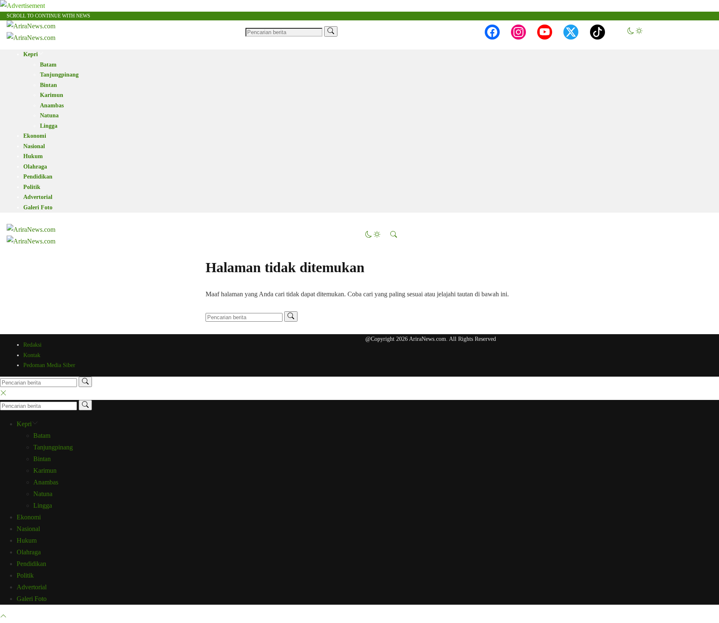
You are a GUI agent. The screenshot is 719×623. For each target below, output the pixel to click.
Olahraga (35, 167)
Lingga (48, 126)
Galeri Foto (37, 207)
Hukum (33, 156)
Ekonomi (34, 136)
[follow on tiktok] (597, 32)
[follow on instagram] (518, 32)
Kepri (30, 54)
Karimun (51, 95)
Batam (48, 65)
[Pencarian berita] (330, 31)
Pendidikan (37, 177)
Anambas (52, 105)
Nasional (34, 146)
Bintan (48, 85)
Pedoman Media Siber (49, 365)
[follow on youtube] (544, 32)
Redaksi (32, 345)
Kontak (31, 355)
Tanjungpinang (59, 75)
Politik (31, 187)
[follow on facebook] (492, 32)
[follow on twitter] (570, 32)
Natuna (49, 115)
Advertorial (37, 197)
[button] (634, 31)
